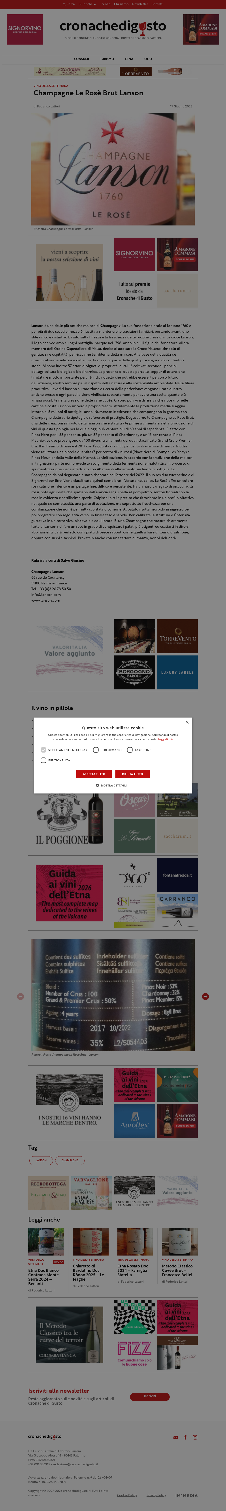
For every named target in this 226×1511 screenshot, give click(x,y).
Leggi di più (165, 739)
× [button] (187, 722)
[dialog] (113, 755)
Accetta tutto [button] (94, 774)
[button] (113, 785)
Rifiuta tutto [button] (132, 774)
